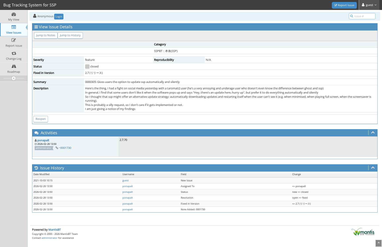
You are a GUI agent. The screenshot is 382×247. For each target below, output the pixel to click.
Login (58, 16)
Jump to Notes (45, 35)
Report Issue (345, 5)
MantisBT (54, 230)
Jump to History (70, 35)
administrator (49, 237)
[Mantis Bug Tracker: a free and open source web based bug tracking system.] (363, 232)
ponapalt (43, 140)
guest (125, 180)
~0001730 (65, 148)
